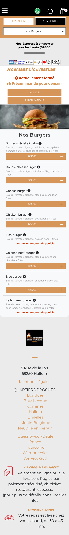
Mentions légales (34, 381)
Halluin (35, 412)
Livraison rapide (41, 509)
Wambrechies (35, 453)
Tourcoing (35, 447)
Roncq (35, 442)
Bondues (35, 395)
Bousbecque (35, 401)
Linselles (35, 417)
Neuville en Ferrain (35, 428)
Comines (35, 406)
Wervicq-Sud (35, 458)
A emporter (50, 21)
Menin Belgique (35, 423)
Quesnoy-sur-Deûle (35, 436)
